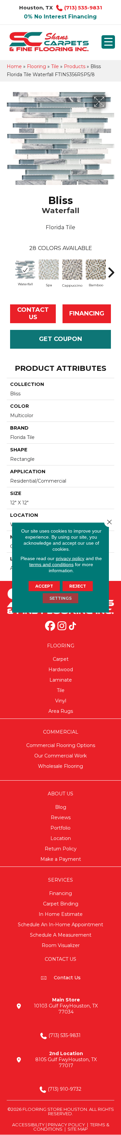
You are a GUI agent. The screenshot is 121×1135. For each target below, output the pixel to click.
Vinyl (60, 701)
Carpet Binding (60, 904)
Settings (60, 598)
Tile (55, 66)
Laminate (60, 680)
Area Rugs (60, 711)
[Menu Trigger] (108, 42)
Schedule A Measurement (60, 935)
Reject (77, 586)
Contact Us (33, 313)
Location (60, 838)
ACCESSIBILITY (28, 1124)
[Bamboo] (96, 269)
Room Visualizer (61, 945)
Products (74, 66)
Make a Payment (60, 859)
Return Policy (61, 849)
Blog (60, 807)
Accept (44, 586)
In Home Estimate (61, 914)
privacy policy (70, 558)
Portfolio (60, 828)
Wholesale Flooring (60, 766)
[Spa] (49, 269)
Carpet (61, 659)
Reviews (61, 818)
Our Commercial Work (60, 756)
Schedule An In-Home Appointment (60, 925)
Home (14, 66)
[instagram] (61, 626)
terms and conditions (51, 564)
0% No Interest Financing (60, 16)
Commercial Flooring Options (60, 745)
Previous (10, 269)
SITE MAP (78, 1129)
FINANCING (86, 313)
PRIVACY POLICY (66, 1124)
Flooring (36, 66)
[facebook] (50, 626)
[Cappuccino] (72, 270)
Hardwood (60, 670)
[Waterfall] (25, 269)
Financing (60, 893)
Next (111, 269)
